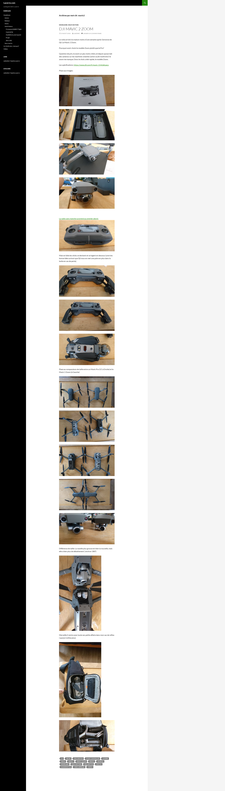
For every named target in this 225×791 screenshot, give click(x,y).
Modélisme (65, 764)
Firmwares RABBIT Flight (13, 29)
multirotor (88, 764)
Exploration (78, 758)
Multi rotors (76, 764)
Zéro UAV (9, 40)
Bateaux (7, 21)
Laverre (105, 758)
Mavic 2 (70, 761)
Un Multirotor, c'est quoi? (11, 46)
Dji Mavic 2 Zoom (76, 28)
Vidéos (90, 767)
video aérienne (79, 767)
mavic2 (91, 761)
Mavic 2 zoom (81, 761)
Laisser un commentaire (92, 33)
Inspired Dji (9, 32)
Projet (8, 38)
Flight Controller (92, 758)
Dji (62, 758)
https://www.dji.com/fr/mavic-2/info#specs (91, 65)
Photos (99, 764)
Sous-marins (8, 43)
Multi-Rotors (73, 25)
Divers (7, 23)
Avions (7, 18)
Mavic (63, 761)
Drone (68, 758)
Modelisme (63, 25)
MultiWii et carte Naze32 (13, 35)
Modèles (100, 761)
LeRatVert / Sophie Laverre (12, 61)
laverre (77, 33)
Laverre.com (9, 3)
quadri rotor (66, 767)
